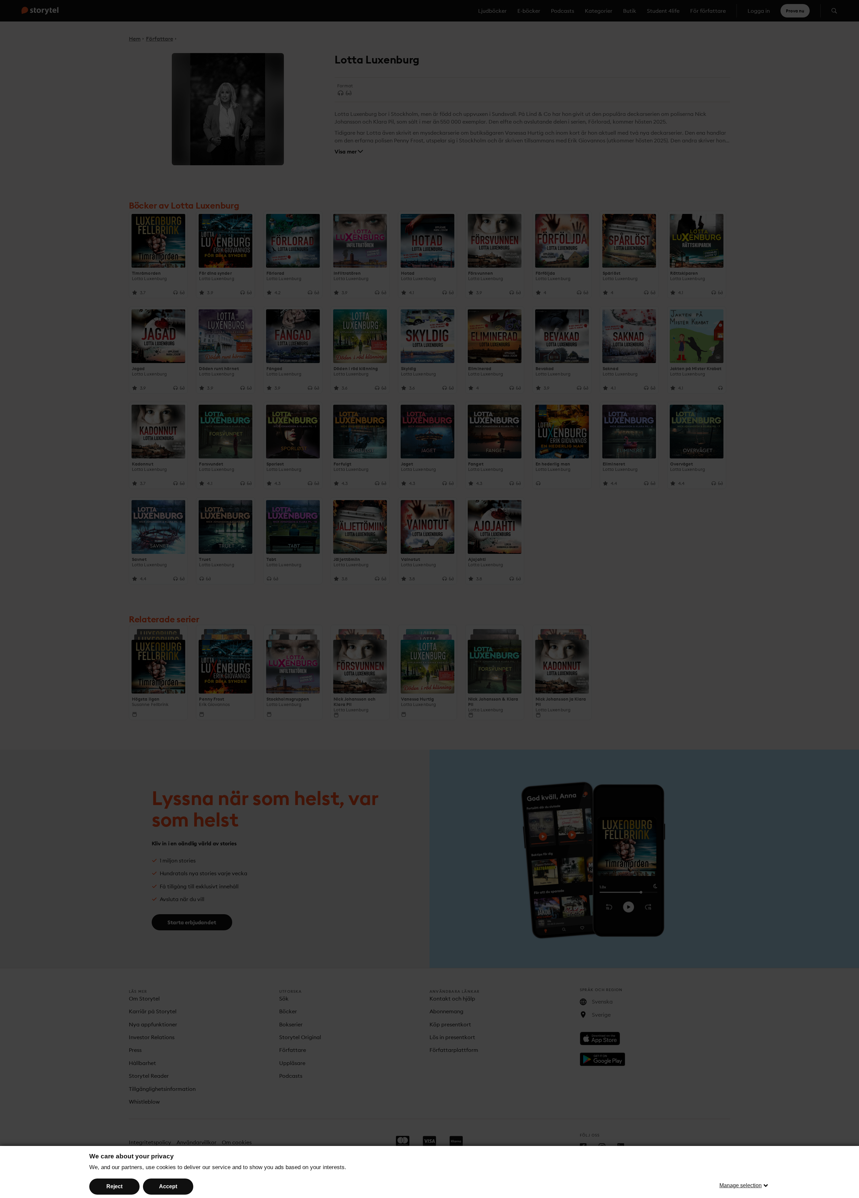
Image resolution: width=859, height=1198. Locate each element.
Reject (114, 1186)
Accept (168, 1186)
